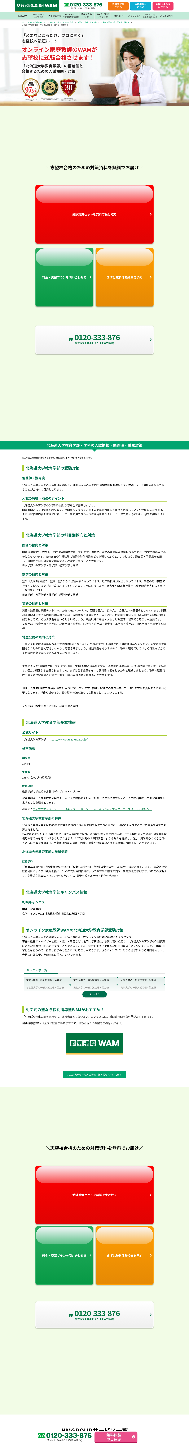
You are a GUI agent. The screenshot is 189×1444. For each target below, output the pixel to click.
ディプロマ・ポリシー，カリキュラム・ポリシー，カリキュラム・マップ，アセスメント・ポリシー (92, 809)
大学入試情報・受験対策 (87, 22)
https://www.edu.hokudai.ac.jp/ (68, 739)
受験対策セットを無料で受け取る (94, 214)
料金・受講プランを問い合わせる (64, 277)
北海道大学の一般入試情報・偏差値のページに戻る (94, 1074)
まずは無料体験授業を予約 (124, 277)
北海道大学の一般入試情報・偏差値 (115, 22)
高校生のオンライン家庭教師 (61, 22)
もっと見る (94, 994)
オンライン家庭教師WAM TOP (34, 22)
